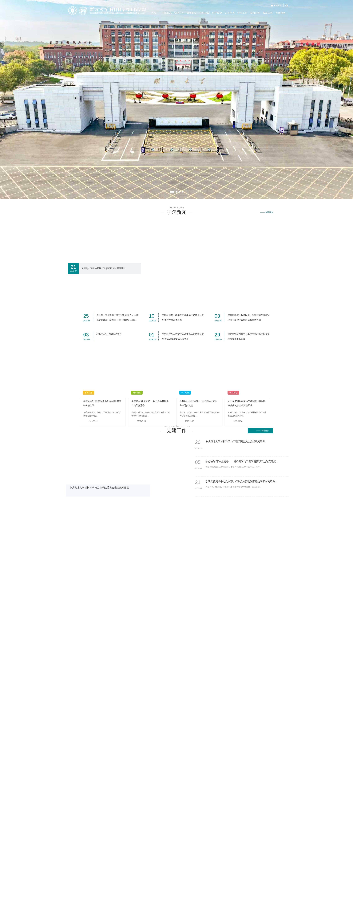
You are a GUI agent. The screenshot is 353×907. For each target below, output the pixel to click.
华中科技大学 (106, 530)
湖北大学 (104, 525)
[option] (176, 85)
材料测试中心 (237, 530)
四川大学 (235, 535)
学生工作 (242, 12)
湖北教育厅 (85, 530)
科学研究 (217, 12)
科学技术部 (85, 535)
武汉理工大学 (106, 540)
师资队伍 (192, 12)
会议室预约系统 (238, 525)
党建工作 (179, 12)
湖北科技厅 (85, 525)
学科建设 (204, 12)
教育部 (83, 540)
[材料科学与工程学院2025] (182, 527)
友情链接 (277, 6)
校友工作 (268, 12)
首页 (153, 12)
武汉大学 (104, 535)
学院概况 (167, 12)
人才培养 (230, 12)
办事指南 (280, 12)
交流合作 (255, 12)
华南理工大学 (237, 540)
